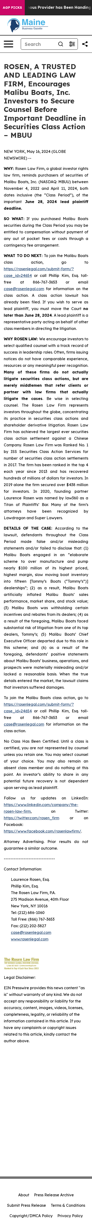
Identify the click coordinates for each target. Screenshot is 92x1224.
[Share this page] (85, 44)
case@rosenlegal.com (24, 288)
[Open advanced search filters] (72, 44)
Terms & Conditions (68, 1205)
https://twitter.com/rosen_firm (31, 818)
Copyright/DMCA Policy (31, 1215)
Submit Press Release (26, 1205)
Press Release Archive (54, 1195)
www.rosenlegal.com (29, 939)
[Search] (60, 44)
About (23, 1195)
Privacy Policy (70, 1215)
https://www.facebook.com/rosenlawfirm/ (42, 831)
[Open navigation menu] (8, 44)
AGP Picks (12, 7)
